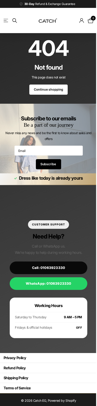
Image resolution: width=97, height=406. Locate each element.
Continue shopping (47, 89)
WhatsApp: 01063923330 (46, 283)
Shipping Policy (16, 378)
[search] (14, 21)
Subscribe (47, 164)
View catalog (6, 21)
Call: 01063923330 (46, 268)
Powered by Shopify (60, 400)
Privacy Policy (15, 358)
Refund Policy (15, 368)
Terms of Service (17, 388)
